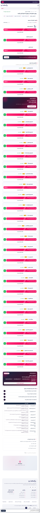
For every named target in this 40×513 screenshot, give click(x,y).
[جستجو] (25, 452)
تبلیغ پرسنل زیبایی (33, 497)
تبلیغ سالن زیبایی (33, 492)
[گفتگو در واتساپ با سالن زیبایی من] (5, 260)
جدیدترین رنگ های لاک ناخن (32, 448)
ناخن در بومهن (32, 11)
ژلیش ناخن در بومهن (17, 16)
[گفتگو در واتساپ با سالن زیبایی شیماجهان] (5, 40)
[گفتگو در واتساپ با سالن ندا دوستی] (5, 270)
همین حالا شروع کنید (32, 106)
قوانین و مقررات (22, 492)
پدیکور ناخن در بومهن (25, 16)
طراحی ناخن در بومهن (9, 16)
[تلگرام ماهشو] (33, 487)
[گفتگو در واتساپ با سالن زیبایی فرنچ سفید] (5, 208)
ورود (2, 2)
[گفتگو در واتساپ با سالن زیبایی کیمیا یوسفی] (5, 125)
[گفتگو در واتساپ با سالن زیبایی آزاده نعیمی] (5, 198)
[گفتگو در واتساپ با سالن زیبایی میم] (5, 114)
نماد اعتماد (34, 507)
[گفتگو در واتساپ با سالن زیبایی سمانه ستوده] (5, 364)
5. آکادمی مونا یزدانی (33, 417)
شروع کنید (7, 57)
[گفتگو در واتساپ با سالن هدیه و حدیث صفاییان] (5, 354)
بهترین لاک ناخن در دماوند (18, 501)
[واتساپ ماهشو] (35, 487)
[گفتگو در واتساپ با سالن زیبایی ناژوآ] (5, 166)
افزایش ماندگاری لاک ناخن (32, 445)
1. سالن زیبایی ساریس (33, 405)
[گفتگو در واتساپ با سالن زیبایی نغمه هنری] (5, 333)
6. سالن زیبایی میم (33, 420)
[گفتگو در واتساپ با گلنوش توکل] (5, 281)
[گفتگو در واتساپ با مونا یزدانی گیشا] (5, 239)
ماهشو (35, 11)
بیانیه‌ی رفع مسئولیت (21, 495)
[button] (20, 463)
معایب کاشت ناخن (33, 443)
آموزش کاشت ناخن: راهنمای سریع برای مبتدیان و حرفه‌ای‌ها (28, 441)
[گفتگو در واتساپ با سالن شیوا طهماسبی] (5, 71)
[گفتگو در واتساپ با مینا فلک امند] (5, 322)
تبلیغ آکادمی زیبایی (33, 495)
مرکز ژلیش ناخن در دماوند (27, 501)
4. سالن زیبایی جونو (33, 414)
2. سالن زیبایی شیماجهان (32, 408)
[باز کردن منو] (38, 5)
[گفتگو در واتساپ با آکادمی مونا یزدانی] (5, 92)
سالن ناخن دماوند (34, 501)
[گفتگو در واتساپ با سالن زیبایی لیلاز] (5, 291)
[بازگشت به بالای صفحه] (26, 508)
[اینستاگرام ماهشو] (30, 487)
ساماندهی (29, 507)
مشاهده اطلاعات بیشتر (20, 32)
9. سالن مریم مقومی (33, 428)
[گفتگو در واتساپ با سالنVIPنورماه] (5, 302)
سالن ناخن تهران (11, 501)
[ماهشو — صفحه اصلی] (4, 5)
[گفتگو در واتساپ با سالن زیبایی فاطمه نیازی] (5, 135)
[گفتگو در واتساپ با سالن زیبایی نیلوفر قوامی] (5, 229)
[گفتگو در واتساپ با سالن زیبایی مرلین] (5, 312)
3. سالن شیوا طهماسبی (33, 411)
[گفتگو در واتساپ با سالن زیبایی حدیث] (5, 218)
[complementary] (20, 103)
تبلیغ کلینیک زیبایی (33, 493)
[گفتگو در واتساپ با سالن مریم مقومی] (5, 146)
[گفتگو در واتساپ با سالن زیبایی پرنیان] (5, 250)
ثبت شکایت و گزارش (21, 493)
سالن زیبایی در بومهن (33, 16)
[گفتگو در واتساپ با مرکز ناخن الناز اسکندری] (5, 177)
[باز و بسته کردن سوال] (5, 391)
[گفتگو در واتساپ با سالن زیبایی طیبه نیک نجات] (5, 156)
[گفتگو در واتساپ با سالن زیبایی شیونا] (5, 343)
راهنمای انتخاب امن (21, 497)
